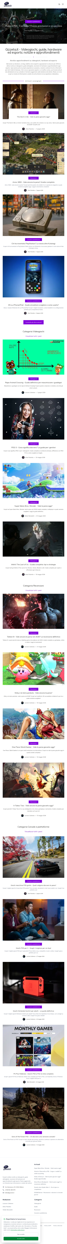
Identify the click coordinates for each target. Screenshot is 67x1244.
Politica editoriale (57, 1225)
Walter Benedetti (7, 1210)
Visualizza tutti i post (33, 336)
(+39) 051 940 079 (10, 1190)
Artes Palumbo (7, 1206)
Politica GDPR (47, 1225)
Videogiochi (33, 112)
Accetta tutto (21, 1238)
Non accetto (21, 1234)
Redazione (6, 1200)
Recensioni (33, 178)
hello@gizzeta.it (9, 1193)
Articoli (37, 1164)
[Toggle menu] (63, 4)
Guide (36, 1206)
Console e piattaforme (33, 21)
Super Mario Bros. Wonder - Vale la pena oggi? (47, 1168)
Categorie (38, 1200)
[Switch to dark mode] (59, 4)
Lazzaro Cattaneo (8, 1203)
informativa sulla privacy (17, 1230)
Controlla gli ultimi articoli (33, 322)
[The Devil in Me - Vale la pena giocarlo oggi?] (33, 101)
